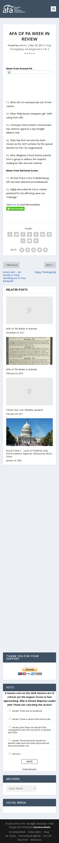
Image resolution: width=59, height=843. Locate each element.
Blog (46, 831)
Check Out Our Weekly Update (24, 409)
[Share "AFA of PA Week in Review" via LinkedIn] (42, 234)
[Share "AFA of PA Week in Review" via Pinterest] (36, 234)
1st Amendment (17, 831)
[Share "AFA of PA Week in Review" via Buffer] (49, 234)
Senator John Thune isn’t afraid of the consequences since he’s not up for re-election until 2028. (29, 730)
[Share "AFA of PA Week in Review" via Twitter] (16, 234)
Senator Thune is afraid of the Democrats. (31, 719)
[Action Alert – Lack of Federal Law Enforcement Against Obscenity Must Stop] (29, 432)
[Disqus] (29, 519)
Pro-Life (47, 835)
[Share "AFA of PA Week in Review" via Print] (36, 241)
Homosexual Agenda (30, 835)
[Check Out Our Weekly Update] (29, 391)
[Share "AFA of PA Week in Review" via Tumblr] (29, 234)
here (14, 204)
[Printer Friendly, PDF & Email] (15, 208)
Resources (36, 839)
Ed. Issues (11, 835)
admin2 (23, 45)
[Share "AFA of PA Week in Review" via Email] (29, 241)
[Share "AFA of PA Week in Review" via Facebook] (10, 234)
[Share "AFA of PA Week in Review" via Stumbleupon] (23, 241)
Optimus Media (41, 827)
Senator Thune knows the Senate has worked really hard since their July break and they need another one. (28, 743)
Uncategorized (32, 49)
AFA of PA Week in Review (21, 328)
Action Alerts (34, 831)
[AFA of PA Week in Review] (29, 310)
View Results (29, 769)
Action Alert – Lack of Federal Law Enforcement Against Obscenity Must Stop (29, 453)
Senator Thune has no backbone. (27, 711)
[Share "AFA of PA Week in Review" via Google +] (23, 234)
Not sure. (16, 754)
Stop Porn (22, 839)
